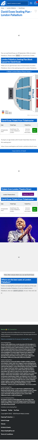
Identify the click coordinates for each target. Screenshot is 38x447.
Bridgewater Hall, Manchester (23, 399)
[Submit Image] (31, 3)
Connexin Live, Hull (16, 346)
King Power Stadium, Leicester (16, 368)
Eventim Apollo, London (12, 390)
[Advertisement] (19, 35)
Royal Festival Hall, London (23, 402)
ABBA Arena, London (14, 344)
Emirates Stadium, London (10, 366)
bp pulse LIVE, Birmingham (27, 344)
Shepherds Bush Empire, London (23, 392)
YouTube (16, 410)
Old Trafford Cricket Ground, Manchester (18, 371)
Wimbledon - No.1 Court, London (27, 384)
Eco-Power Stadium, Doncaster (22, 365)
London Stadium (11, 369)
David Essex (22, 8)
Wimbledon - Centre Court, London (10, 384)
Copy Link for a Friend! (19, 151)
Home (2, 8)
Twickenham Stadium (19, 381)
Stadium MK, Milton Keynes (25, 378)
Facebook (4, 410)
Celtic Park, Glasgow (17, 363)
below (18, 55)
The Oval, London (25, 379)
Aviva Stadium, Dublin (6, 363)
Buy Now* (34, 130)
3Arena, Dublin (5, 344)
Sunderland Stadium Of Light (13, 379)
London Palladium (11, 8)
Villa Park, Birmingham (11, 382)
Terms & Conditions (7, 434)
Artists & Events (6, 427)
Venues (3, 424)
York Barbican (18, 395)
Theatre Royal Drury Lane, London (19, 393)
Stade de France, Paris (27, 376)
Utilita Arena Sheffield (25, 357)
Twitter (10, 410)
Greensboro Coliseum (23, 347)
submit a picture (18, 290)
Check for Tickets (28, 194)
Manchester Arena (11, 350)
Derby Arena (24, 346)
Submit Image (5, 420)
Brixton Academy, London (7, 388)
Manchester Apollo (10, 392)
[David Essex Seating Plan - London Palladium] (35, 12)
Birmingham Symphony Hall (8, 399)
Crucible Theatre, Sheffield (21, 388)
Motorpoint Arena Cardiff (22, 350)
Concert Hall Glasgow (17, 401)
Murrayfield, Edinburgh (21, 369)
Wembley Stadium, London (24, 382)
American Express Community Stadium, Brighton (13, 361)
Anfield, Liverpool (30, 361)
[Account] (35, 3)
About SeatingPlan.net (7, 431)
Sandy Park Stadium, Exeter (16, 373)
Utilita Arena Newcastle (13, 357)
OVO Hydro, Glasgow (19, 354)
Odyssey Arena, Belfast (25, 352)
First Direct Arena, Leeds (12, 347)
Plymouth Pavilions (11, 355)
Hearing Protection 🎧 (8, 417)
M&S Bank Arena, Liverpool (16, 349)
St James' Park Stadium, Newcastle (16, 374)
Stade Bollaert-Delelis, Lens (15, 376)
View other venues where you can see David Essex (19, 274)
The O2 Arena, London (22, 355)
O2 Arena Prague (15, 352)
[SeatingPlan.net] (3, 3)
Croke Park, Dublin (9, 365)
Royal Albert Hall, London (9, 402)
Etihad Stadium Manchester (25, 366)
